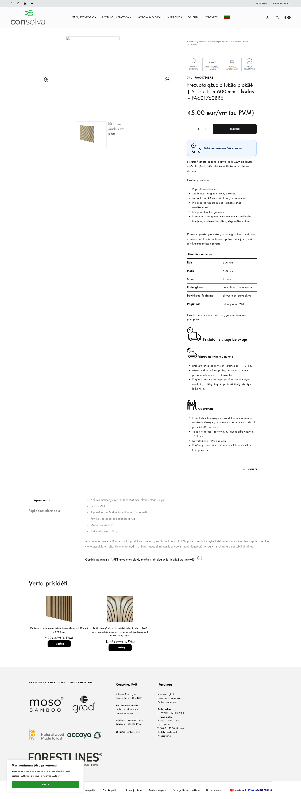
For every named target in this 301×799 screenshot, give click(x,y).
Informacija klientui (133, 790)
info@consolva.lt (282, 3)
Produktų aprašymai (166, 701)
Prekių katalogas (193, 41)
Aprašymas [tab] (42, 500)
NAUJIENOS (174, 17)
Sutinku (45, 784)
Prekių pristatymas (157, 790)
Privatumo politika (87, 790)
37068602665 (135, 720)
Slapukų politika (110, 790)
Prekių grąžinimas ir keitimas (186, 790)
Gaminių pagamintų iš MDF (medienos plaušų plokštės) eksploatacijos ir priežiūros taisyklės (140, 559)
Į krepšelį (235, 129)
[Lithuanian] (227, 17)
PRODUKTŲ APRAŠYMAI (116, 17)
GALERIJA (193, 17)
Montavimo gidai (165, 694)
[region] (45, 776)
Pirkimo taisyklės (214, 790)
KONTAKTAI (211, 17)
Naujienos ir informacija (168, 698)
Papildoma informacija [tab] (44, 511)
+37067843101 (261, 3)
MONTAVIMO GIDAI (149, 17)
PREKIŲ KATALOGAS (82, 17)
